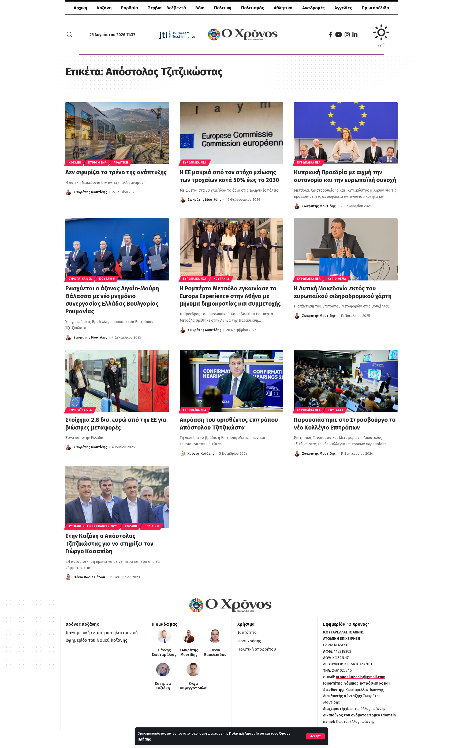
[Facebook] (330, 35)
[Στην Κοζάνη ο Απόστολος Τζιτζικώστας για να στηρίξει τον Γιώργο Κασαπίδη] (117, 497)
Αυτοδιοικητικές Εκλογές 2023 (93, 526)
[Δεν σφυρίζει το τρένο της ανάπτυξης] (117, 133)
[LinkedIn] (355, 35)
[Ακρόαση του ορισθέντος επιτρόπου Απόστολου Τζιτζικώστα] (231, 381)
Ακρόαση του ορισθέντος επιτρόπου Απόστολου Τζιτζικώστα (229, 423)
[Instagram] (347, 35)
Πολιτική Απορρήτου (246, 733)
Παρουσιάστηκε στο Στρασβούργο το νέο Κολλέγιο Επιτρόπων (344, 423)
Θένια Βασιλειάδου (89, 577)
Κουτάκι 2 (221, 278)
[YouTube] (338, 35)
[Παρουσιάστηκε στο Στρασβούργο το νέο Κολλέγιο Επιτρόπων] (346, 381)
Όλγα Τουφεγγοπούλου (193, 686)
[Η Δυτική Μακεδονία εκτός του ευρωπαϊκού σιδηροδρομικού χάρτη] (346, 249)
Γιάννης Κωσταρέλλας (164, 652)
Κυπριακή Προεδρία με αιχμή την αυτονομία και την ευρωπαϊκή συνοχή (345, 176)
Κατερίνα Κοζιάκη (163, 686)
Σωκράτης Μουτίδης (90, 192)
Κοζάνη (75, 162)
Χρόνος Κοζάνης (201, 453)
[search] (69, 34)
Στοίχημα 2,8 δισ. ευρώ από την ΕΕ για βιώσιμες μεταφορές (115, 423)
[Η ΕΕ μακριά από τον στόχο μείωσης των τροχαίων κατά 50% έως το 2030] (231, 133)
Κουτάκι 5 (107, 278)
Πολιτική (121, 162)
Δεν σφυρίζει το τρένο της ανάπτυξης (116, 172)
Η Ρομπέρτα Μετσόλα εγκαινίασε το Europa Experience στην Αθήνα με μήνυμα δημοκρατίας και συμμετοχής (230, 296)
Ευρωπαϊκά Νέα (194, 162)
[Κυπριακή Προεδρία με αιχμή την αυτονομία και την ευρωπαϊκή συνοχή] (346, 133)
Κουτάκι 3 (335, 410)
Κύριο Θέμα (97, 162)
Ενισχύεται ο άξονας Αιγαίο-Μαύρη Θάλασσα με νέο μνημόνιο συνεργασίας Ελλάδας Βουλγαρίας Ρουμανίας (112, 300)
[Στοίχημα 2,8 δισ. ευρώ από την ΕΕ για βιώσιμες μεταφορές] (117, 381)
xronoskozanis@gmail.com (360, 677)
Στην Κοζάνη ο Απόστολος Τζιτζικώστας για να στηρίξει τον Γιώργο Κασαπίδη (109, 543)
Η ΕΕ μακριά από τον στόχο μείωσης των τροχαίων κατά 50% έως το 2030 (229, 176)
